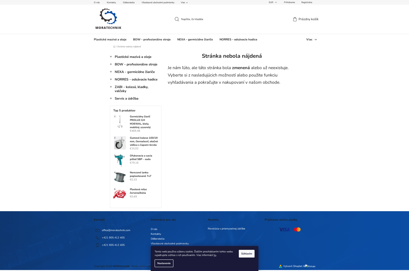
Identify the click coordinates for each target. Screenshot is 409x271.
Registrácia (306, 2)
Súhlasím (246, 253)
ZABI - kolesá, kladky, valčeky (131, 89)
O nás (97, 2)
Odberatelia (129, 2)
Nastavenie (164, 263)
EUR (271, 2)
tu (215, 255)
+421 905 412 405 (113, 237)
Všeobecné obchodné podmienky (158, 2)
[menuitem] (110, 39)
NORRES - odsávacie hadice (136, 79)
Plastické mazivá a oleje (133, 57)
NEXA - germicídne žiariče (135, 72)
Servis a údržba (126, 98)
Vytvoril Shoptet (292, 266)
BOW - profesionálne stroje (136, 64)
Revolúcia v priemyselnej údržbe (226, 228)
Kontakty (111, 2)
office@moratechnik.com (116, 230)
